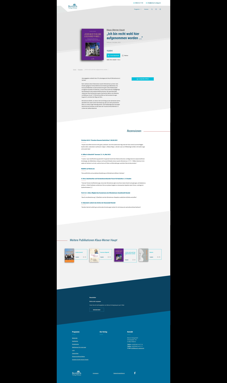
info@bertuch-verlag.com (137, 348)
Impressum (95, 373)
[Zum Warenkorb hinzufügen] (85, 257)
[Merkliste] (156, 9)
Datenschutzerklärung (119, 373)
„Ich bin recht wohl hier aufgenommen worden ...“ (130, 253)
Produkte (80, 69)
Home (74, 69)
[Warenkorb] (160, 9)
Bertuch (151, 252)
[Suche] (152, 9)
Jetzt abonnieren (96, 310)
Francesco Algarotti (104, 252)
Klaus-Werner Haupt (116, 30)
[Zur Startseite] (72, 6)
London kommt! (79, 252)
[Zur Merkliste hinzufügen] (83, 257)
